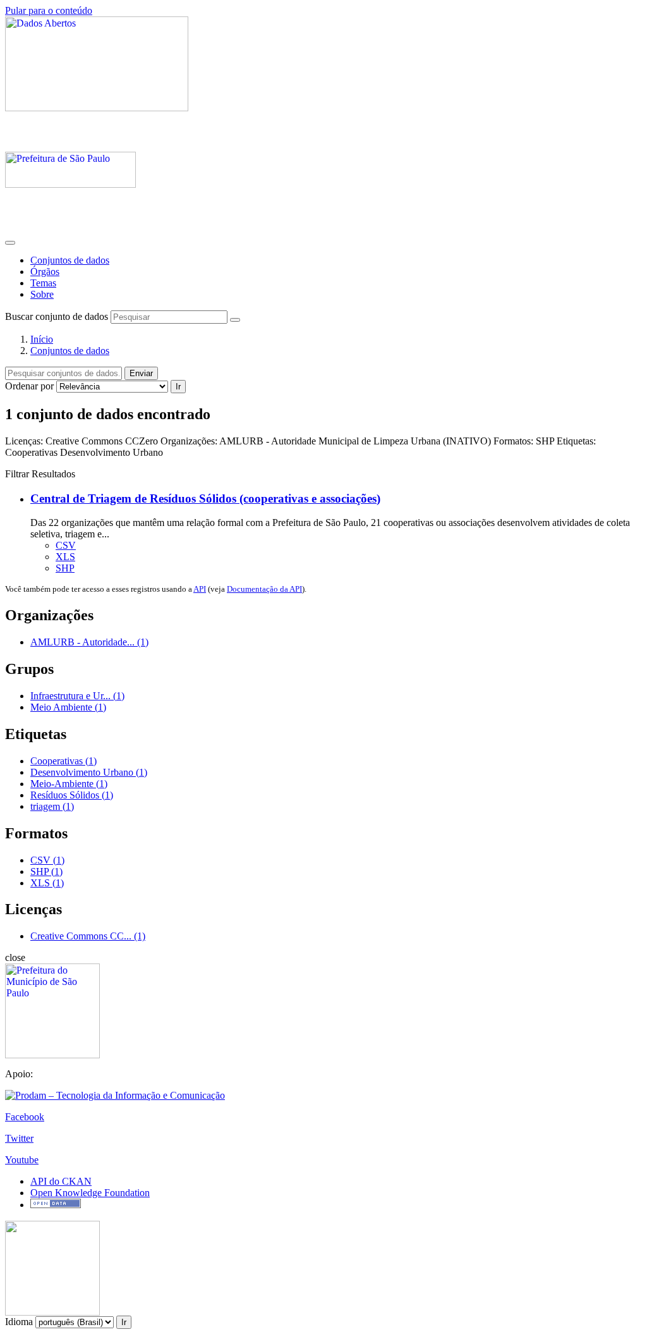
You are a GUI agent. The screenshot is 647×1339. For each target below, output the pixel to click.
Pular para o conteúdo (48, 10)
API (199, 589)
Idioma (19, 1321)
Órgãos (44, 271)
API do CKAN (61, 1181)
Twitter (19, 1138)
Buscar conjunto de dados (56, 316)
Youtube (22, 1159)
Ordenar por (29, 386)
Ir (178, 386)
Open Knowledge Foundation (90, 1192)
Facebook (24, 1116)
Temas (43, 283)
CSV (66, 545)
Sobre (42, 294)
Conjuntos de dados (69, 260)
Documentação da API (264, 589)
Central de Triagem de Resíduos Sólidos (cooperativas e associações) (205, 498)
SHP (65, 568)
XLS (65, 556)
